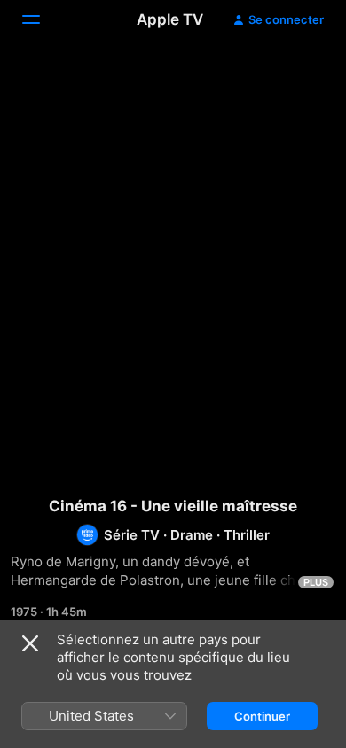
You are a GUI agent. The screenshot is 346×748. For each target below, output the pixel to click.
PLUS (315, 582)
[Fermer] (30, 643)
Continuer (262, 716)
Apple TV (170, 19)
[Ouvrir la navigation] (41, 19)
